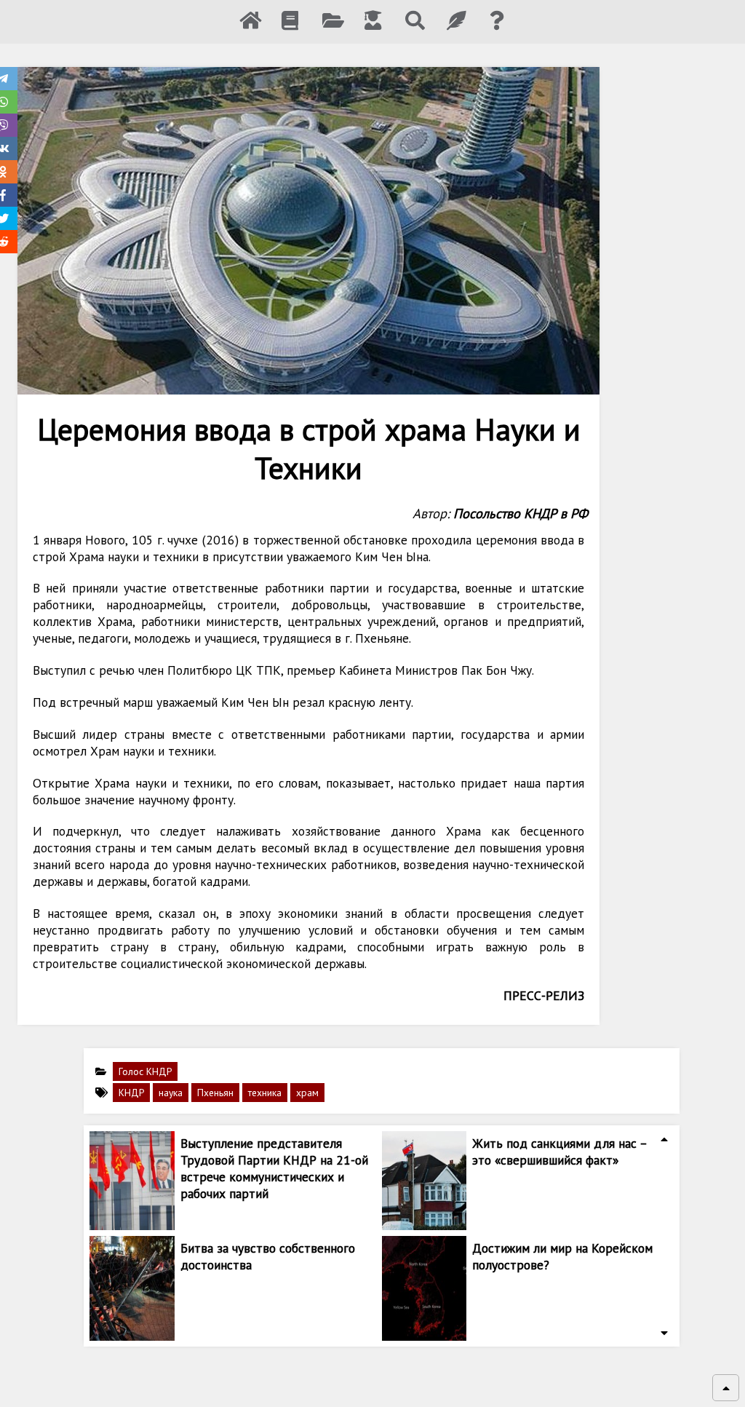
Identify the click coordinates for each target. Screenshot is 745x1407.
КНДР (131, 1092)
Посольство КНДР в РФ (520, 513)
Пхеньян (215, 1092)
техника (265, 1092)
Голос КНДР (145, 1071)
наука (171, 1092)
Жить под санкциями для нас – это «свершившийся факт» (559, 1151)
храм (307, 1092)
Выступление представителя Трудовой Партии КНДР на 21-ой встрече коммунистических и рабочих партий (274, 1168)
